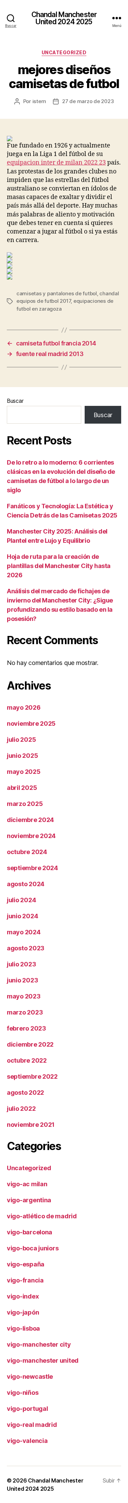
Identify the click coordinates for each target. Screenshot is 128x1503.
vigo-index (23, 1296)
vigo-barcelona (29, 1232)
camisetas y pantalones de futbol (56, 293)
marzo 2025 (25, 803)
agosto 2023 (25, 948)
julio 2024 (21, 900)
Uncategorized (64, 52)
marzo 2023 (25, 1012)
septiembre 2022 (32, 1076)
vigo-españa (25, 1264)
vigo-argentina (29, 1200)
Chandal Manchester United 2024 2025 (64, 18)
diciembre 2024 (30, 819)
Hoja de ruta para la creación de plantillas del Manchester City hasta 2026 (59, 566)
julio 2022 (21, 1108)
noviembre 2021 (31, 1124)
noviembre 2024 (31, 835)
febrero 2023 (26, 1028)
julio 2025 (21, 739)
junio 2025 (22, 755)
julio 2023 (21, 964)
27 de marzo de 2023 (88, 101)
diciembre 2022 (30, 1044)
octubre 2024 (27, 851)
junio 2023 (22, 980)
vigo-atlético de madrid (42, 1216)
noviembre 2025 (31, 723)
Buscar (15, 400)
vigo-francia (25, 1280)
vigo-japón (23, 1312)
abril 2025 (22, 787)
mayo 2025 (24, 771)
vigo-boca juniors (32, 1248)
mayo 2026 (24, 707)
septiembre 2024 (32, 867)
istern (39, 101)
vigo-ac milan (27, 1184)
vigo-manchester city (39, 1344)
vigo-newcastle (30, 1376)
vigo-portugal (27, 1408)
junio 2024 (22, 916)
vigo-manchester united (43, 1360)
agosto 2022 (25, 1092)
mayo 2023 (24, 996)
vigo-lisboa (23, 1328)
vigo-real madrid (32, 1424)
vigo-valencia (27, 1440)
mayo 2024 (24, 932)
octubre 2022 (27, 1060)
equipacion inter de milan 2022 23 (56, 163)
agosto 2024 (25, 884)
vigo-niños (22, 1392)
